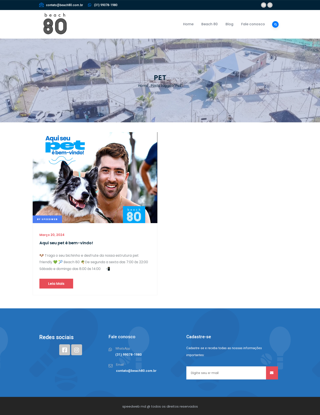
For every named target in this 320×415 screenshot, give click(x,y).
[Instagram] (270, 5)
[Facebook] (263, 5)
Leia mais (56, 283)
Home (188, 24)
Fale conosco (253, 24)
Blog (229, 24)
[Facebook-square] (64, 349)
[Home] (54, 24)
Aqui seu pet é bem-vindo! (66, 243)
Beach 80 (209, 24)
